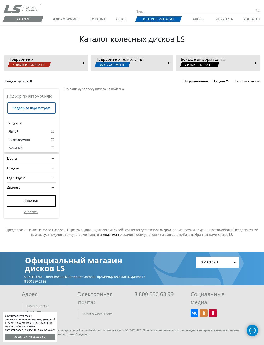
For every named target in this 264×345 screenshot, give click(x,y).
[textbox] (31, 160)
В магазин (209, 262)
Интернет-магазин (158, 19)
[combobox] (31, 158)
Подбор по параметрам (31, 108)
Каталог (23, 19)
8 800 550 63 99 (154, 294)
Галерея (198, 19)
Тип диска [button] (14, 123)
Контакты (252, 19)
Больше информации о (203, 62)
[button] (195, 81)
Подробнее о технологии (119, 62)
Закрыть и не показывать (29, 336)
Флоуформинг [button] (19, 139)
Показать (31, 201)
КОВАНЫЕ (98, 19)
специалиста (109, 235)
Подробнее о (26, 62)
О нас (121, 19)
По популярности (246, 81)
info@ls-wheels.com (97, 314)
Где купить (224, 19)
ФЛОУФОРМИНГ (66, 19)
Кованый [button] (15, 148)
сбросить (31, 212)
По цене (219, 81)
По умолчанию (195, 81)
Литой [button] (13, 131)
